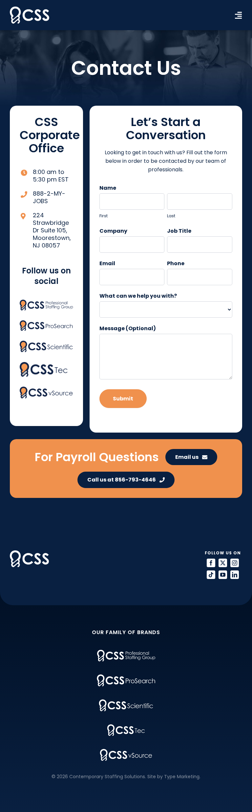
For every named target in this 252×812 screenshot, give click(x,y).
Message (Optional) (127, 328)
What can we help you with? (138, 296)
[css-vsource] (46, 389)
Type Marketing (182, 776)
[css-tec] (44, 364)
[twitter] (223, 563)
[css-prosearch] (46, 323)
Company (113, 231)
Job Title (179, 231)
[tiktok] (211, 574)
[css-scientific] (46, 343)
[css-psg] (46, 302)
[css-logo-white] (29, 9)
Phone (175, 263)
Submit (123, 398)
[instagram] (234, 563)
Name (107, 188)
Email (107, 263)
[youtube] (223, 574)
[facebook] (211, 563)
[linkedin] (234, 574)
